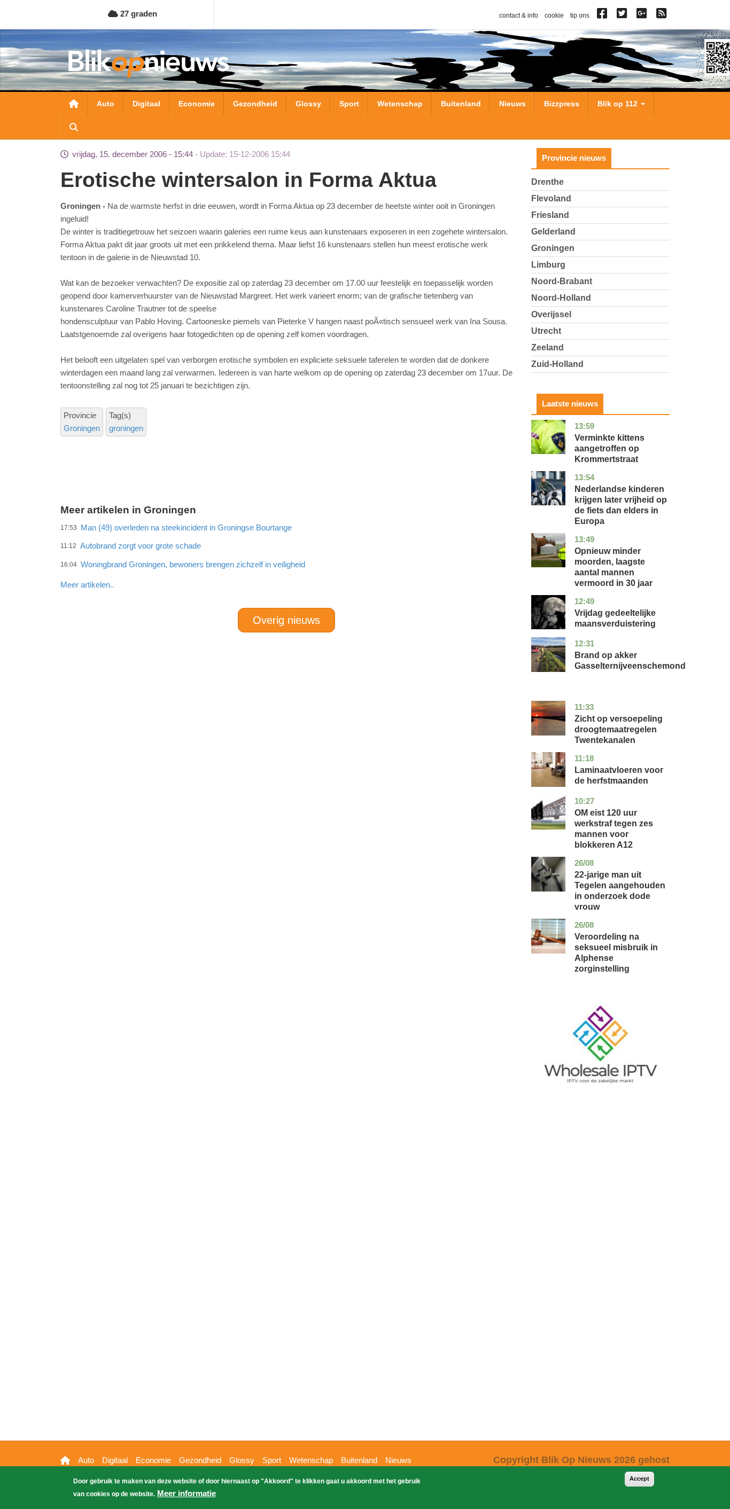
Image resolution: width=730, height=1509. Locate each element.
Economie (196, 103)
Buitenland (461, 103)
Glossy (308, 103)
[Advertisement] (286, 561)
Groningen (82, 428)
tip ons (579, 15)
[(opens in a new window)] (603, 15)
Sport (349, 103)
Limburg (548, 264)
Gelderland (553, 231)
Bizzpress (561, 103)
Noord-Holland (561, 297)
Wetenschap (400, 103)
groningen (126, 428)
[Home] (148, 63)
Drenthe (547, 181)
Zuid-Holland (557, 364)
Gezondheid (255, 103)
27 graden (137, 13)
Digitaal (146, 103)
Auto (105, 103)
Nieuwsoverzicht (73, 103)
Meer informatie (186, 1493)
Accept (639, 1478)
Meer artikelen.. (87, 584)
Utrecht (546, 330)
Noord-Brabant (561, 281)
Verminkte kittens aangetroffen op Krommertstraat (609, 448)
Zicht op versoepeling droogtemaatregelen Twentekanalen (618, 729)
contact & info (518, 15)
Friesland (550, 215)
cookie (554, 15)
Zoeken (74, 127)
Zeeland (547, 347)
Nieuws (512, 103)
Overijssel (551, 314)
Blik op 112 (618, 103)
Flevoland (551, 198)
